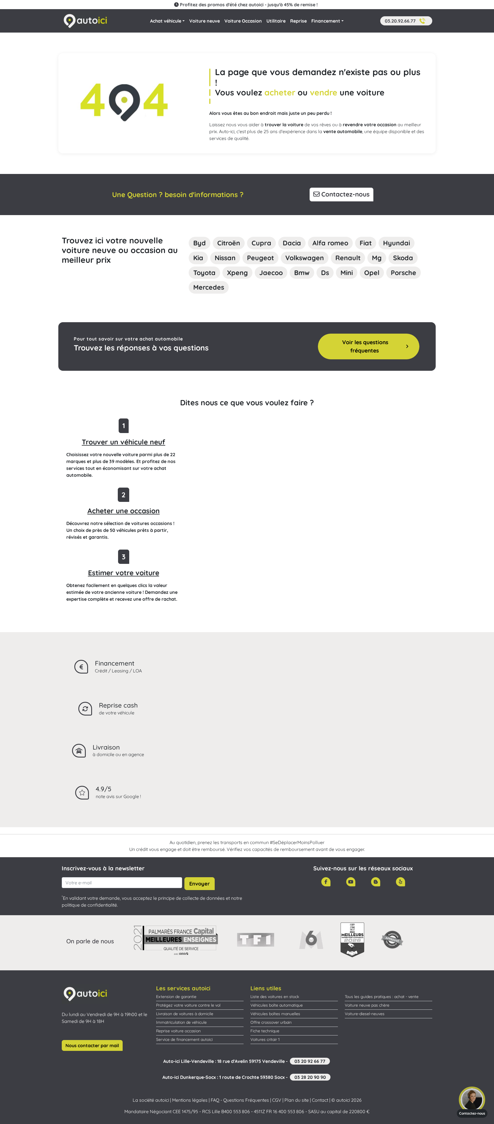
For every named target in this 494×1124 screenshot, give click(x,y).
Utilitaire (276, 21)
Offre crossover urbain (271, 1022)
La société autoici (151, 1100)
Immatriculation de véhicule (181, 1022)
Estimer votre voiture (123, 572)
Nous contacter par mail (92, 1045)
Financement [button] (325, 21)
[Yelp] (400, 881)
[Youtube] (350, 881)
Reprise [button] (298, 21)
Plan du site (296, 1100)
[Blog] (375, 881)
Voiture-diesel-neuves (365, 1013)
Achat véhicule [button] (165, 21)
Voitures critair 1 (265, 1039)
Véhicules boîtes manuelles (275, 1013)
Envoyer (199, 883)
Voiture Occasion (243, 21)
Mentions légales (190, 1100)
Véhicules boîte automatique (276, 1005)
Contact (320, 1100)
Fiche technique (264, 1030)
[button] (406, 20)
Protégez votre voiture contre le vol (188, 1005)
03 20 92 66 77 (309, 1061)
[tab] (200, 243)
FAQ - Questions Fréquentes (240, 1100)
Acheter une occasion (123, 510)
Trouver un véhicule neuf (123, 442)
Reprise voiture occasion (178, 1030)
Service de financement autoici (184, 1039)
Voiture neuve (204, 21)
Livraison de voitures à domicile (184, 1013)
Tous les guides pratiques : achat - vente (382, 996)
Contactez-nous (345, 194)
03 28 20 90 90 (310, 1077)
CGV (276, 1100)
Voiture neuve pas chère (367, 1005)
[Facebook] (325, 881)
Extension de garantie (176, 996)
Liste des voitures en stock (274, 996)
